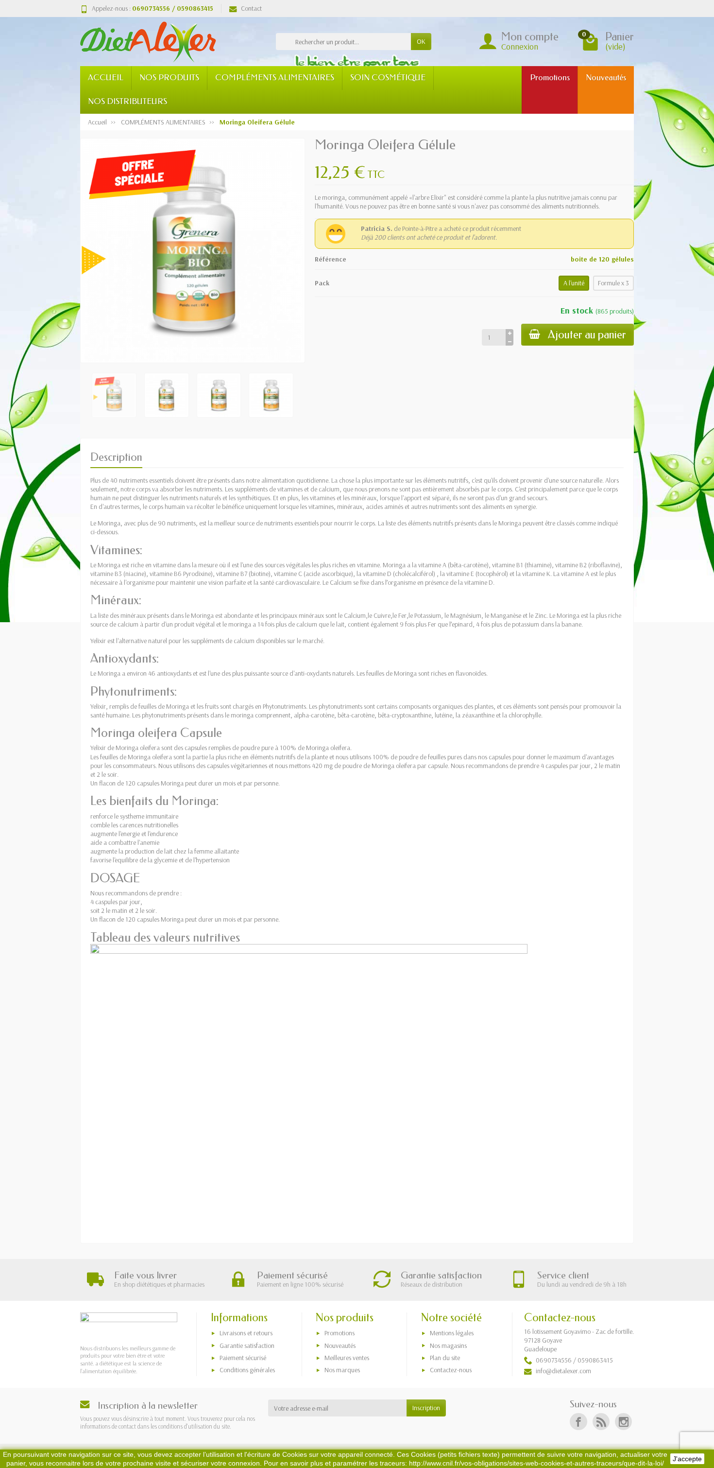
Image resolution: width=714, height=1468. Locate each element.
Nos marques (342, 1369)
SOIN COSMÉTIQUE (387, 77)
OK (421, 41)
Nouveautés (606, 77)
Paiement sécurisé (243, 1357)
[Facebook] (578, 1421)
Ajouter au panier (587, 334)
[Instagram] (623, 1421)
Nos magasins (448, 1345)
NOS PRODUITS (169, 77)
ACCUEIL (105, 77)
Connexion (519, 46)
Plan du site (445, 1357)
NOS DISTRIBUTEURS (127, 101)
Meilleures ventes (346, 1357)
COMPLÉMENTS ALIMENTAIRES (274, 77)
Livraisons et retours (246, 1332)
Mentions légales (452, 1332)
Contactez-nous (451, 1369)
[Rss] (601, 1421)
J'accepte (687, 1459)
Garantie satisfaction (247, 1345)
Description (116, 457)
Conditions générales (247, 1369)
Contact (251, 8)
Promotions (550, 77)
